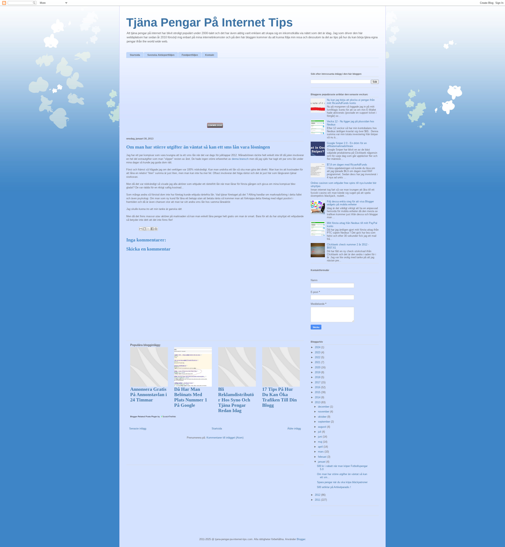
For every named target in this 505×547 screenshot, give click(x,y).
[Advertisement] (215, 91)
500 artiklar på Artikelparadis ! (334, 487)
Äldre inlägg (294, 428)
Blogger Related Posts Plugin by (145, 416)
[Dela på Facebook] (152, 229)
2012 (318, 494)
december (324, 406)
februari (322, 456)
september (324, 421)
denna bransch (240, 158)
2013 (318, 402)
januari (322, 461)
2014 (318, 397)
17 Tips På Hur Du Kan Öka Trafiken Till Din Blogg (279, 397)
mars (321, 451)
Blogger (301, 539)
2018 (318, 377)
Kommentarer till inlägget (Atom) (225, 437)
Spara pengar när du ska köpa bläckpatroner (342, 482)
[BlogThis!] (145, 229)
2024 (318, 347)
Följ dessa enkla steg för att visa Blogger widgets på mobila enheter (350, 203)
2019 (318, 372)
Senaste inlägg (137, 428)
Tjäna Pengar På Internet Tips (209, 22)
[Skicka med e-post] (141, 229)
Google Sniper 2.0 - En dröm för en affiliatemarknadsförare (347, 145)
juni (320, 436)
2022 (318, 357)
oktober (322, 416)
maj (320, 441)
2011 (318, 499)
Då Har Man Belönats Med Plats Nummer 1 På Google (190, 397)
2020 (318, 367)
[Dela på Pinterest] (156, 229)
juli (320, 431)
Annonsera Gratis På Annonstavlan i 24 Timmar (148, 394)
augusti (322, 426)
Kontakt (209, 55)
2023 (318, 352)
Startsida (135, 55)
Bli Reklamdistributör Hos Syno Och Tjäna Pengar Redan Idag (236, 400)
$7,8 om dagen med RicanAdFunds (347, 164)
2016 (318, 387)
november (324, 411)
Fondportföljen (190, 55)
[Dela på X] (148, 229)
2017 (318, 382)
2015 (318, 392)
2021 (318, 362)
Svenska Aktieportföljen (160, 55)
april (321, 446)
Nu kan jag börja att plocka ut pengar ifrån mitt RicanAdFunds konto (351, 101)
